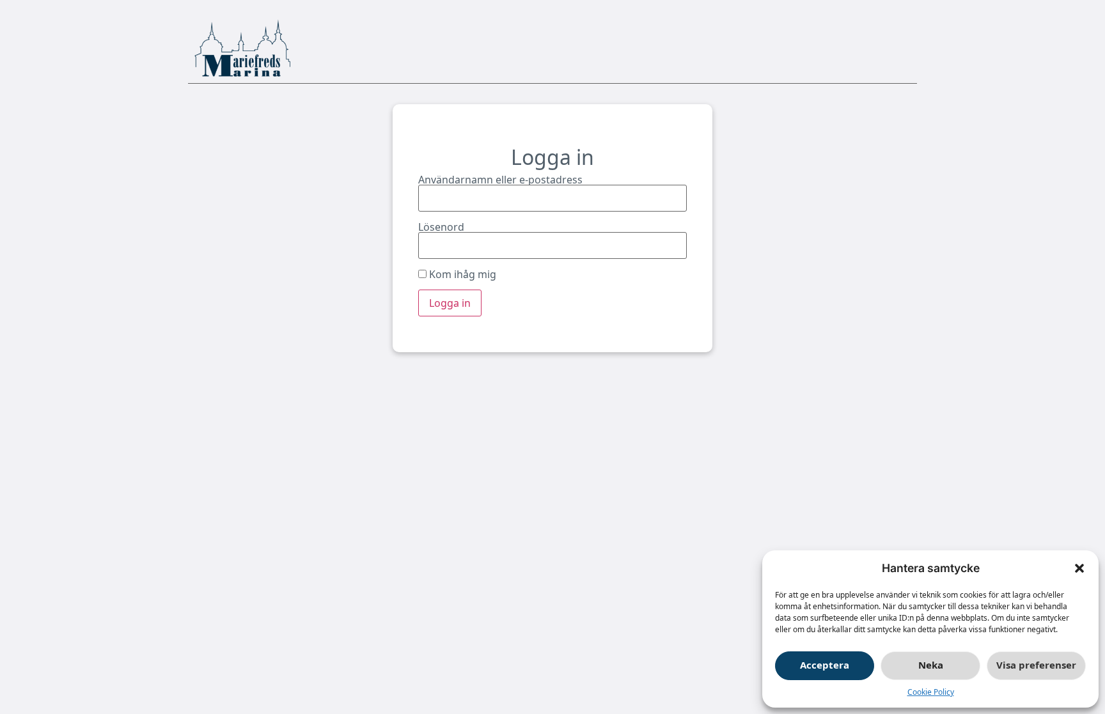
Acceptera (824, 664)
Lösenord (441, 227)
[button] (1079, 568)
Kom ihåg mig (461, 274)
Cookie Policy (930, 692)
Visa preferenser (1036, 664)
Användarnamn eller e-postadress (500, 180)
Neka (930, 664)
